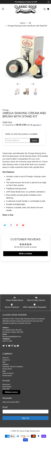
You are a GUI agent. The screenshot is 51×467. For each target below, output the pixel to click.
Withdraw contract (11, 392)
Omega (5, 110)
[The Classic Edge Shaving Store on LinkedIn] (15, 346)
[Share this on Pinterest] (17, 225)
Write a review (25, 254)
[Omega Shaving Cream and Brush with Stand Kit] (25, 56)
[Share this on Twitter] (4, 225)
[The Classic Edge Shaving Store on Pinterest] (12, 346)
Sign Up (25, 418)
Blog (4, 371)
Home (22, 23)
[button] (25, 125)
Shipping (5, 364)
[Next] (33, 84)
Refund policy (7, 375)
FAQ (3, 362)
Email (5, 407)
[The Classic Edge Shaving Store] (25, 9)
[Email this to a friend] (23, 225)
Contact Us (6, 360)
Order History (6, 387)
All (30, 23)
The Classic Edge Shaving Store (28, 431)
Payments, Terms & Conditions (12, 367)
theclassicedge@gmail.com (11, 336)
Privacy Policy (7, 369)
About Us (5, 358)
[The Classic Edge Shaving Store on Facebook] (6, 346)
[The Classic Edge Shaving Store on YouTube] (9, 346)
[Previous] (18, 84)
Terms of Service (8, 373)
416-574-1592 (7, 341)
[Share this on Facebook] (11, 225)
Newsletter (6, 389)
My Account (6, 384)
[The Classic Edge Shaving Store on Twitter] (3, 346)
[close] (48, 2)
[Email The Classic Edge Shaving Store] (18, 346)
